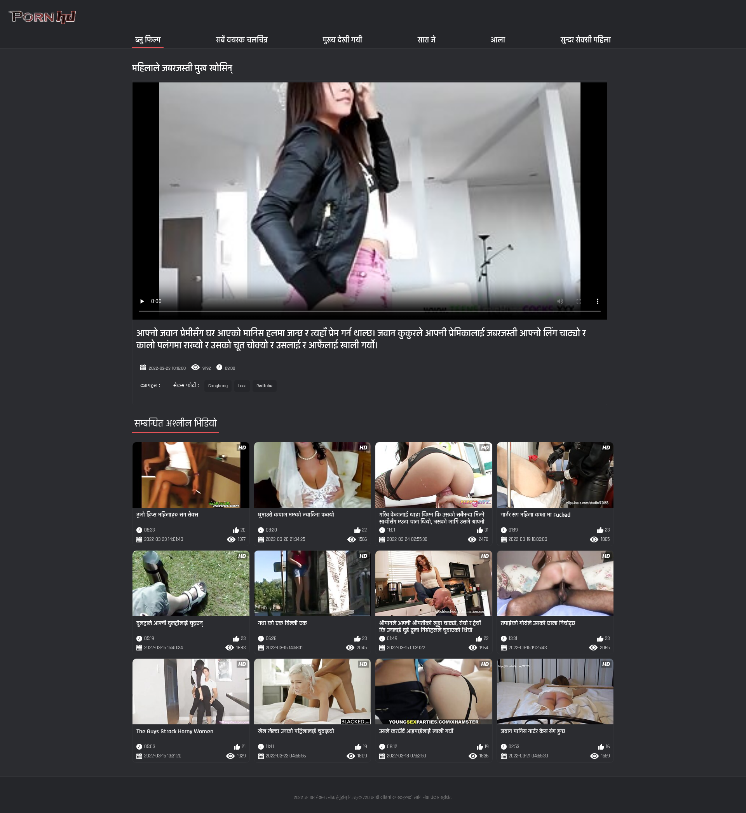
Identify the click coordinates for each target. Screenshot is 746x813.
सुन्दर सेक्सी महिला (586, 40)
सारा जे (427, 40)
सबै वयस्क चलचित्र (242, 40)
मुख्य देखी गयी (342, 40)
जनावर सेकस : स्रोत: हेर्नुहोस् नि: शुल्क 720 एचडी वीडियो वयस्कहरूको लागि (363, 798)
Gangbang (218, 386)
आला (498, 40)
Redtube (264, 386)
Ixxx (242, 386)
